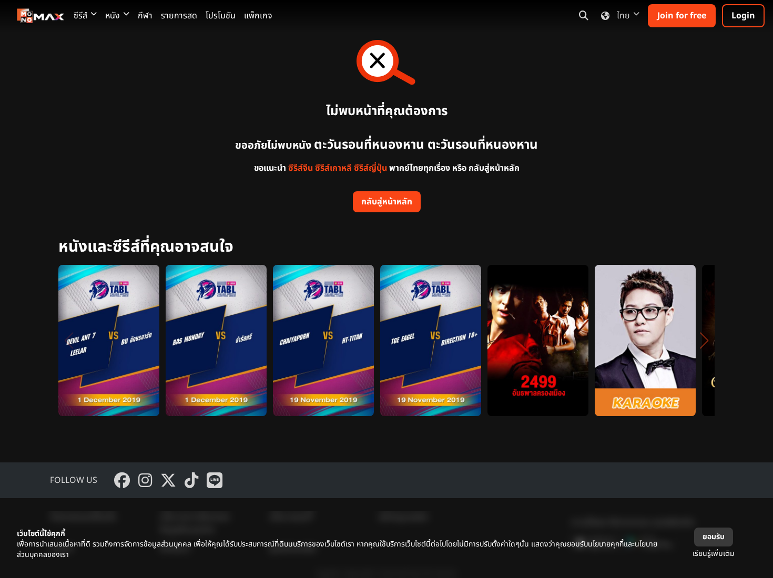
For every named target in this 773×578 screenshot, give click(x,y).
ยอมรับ (714, 536)
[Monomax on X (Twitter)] (168, 480)
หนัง (112, 15)
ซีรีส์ (80, 15)
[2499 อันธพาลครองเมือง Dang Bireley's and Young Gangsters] (537, 340)
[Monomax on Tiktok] (191, 480)
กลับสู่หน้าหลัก (386, 201)
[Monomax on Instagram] (145, 480)
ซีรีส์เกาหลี (333, 168)
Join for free (681, 15)
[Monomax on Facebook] (122, 480)
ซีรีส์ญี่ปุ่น (370, 168)
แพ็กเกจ (258, 15)
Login (743, 15)
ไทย (623, 15)
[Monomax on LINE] (214, 480)
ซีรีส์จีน (300, 168)
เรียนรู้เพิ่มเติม (714, 553)
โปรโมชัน (221, 15)
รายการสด (179, 15)
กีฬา (145, 15)
